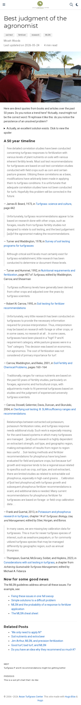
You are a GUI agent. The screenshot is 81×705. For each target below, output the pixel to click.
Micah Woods (12, 40)
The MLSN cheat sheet (24, 613)
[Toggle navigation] (4, 4)
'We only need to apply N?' (26, 632)
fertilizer (22, 35)
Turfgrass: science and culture (53, 203)
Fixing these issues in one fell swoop (32, 596)
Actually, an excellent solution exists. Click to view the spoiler (36, 130)
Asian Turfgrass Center (31, 696)
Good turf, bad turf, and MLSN (28, 645)
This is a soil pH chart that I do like (21, 680)
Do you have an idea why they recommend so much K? (43, 649)
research (35, 35)
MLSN (47, 35)
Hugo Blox (70, 696)
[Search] (71, 5)
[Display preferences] (77, 5)
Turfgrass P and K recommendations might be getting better (35, 668)
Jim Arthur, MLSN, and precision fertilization (37, 640)
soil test (9, 35)
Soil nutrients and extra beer (28, 636)
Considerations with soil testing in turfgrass (29, 562)
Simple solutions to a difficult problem (33, 600)
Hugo (40, 700)
